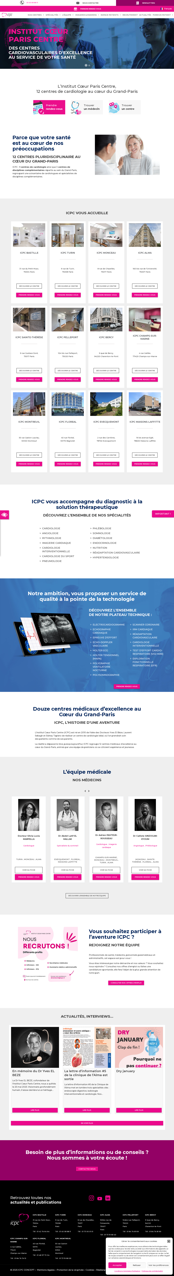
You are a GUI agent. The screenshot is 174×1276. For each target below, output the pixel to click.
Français (168, 9)
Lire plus (35, 1110)
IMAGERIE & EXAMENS (86, 15)
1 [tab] (86, 65)
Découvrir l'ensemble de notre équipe (87, 896)
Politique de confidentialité (152, 1271)
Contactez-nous (87, 1169)
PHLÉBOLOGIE (102, 528)
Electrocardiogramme (109, 624)
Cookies (90, 1270)
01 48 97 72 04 (43, 1255)
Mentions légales (46, 1270)
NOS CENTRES (35, 15)
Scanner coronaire (146, 624)
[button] (169, 1241)
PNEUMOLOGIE (52, 561)
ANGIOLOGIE (50, 533)
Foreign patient (162, 15)
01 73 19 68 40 (110, 1235)
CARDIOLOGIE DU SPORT (58, 556)
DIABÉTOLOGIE (102, 538)
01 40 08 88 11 (65, 1231)
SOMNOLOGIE (101, 533)
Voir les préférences (159, 1265)
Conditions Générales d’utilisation (127, 1271)
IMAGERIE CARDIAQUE (56, 542)
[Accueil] (7, 15)
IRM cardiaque (143, 629)
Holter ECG (100, 650)
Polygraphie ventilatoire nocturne (101, 667)
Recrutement (130, 15)
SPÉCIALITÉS (52, 15)
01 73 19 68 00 (65, 1258)
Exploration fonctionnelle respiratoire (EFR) (145, 662)
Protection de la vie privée (70, 1270)
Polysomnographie (106, 675)
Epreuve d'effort (105, 637)
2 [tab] (89, 65)
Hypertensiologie (106, 557)
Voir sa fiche (28, 870)
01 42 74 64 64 (43, 1231)
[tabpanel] (87, 43)
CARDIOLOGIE (51, 528)
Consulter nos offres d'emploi (126, 983)
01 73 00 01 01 (87, 1231)
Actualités (145, 15)
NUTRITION (100, 547)
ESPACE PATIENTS (109, 15)
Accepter (117, 1265)
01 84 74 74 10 (20, 1258)
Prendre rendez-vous (29, 295)
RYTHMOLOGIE (51, 538)
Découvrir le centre (29, 286)
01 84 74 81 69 (133, 1231)
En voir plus (87, 1123)
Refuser (137, 1265)
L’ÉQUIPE (66, 15)
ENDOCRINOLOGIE (105, 542)
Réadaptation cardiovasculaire (116, 552)
